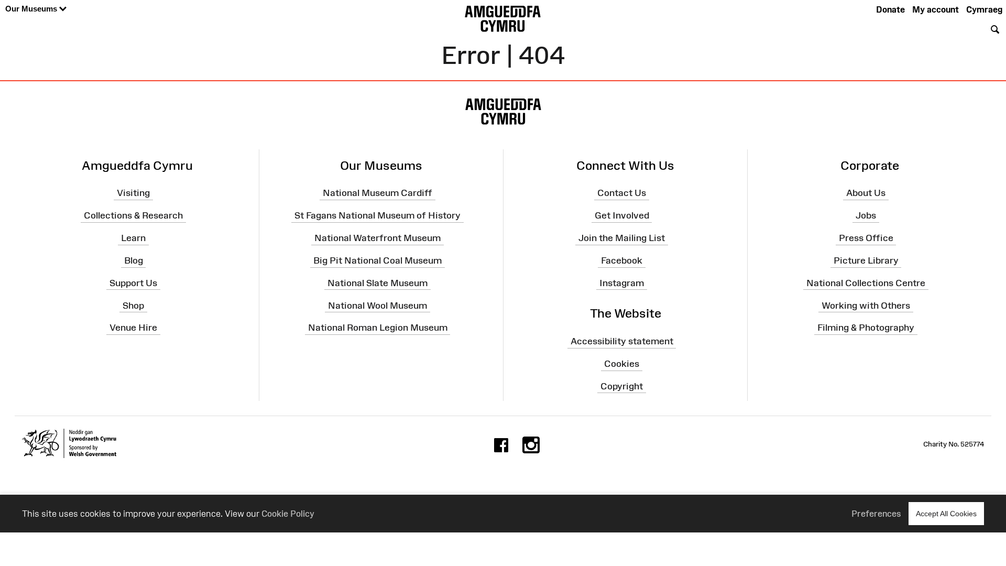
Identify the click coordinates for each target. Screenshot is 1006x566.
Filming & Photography (865, 327)
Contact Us (621, 193)
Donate (890, 9)
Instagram (621, 283)
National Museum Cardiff (377, 193)
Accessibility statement (622, 341)
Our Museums (32, 8)
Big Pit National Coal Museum (377, 260)
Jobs (866, 215)
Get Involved (622, 215)
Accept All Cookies (946, 513)
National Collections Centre (865, 283)
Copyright (621, 386)
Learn (133, 238)
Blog (133, 260)
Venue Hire (133, 327)
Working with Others (866, 305)
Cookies (621, 363)
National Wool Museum (377, 305)
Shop (133, 305)
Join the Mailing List (621, 238)
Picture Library (866, 260)
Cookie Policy (287, 513)
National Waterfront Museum (377, 238)
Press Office (866, 238)
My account (935, 9)
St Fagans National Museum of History (377, 215)
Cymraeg (984, 9)
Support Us (133, 283)
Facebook (621, 260)
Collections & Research (133, 215)
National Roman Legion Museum (377, 327)
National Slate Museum (377, 283)
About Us (865, 193)
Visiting (133, 193)
